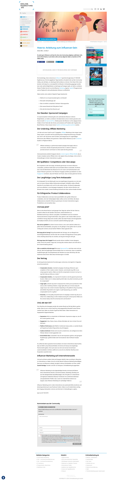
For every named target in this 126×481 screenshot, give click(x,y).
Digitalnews (24, 19)
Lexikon (23, 25)
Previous (87, 76)
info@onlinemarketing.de (68, 438)
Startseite (39, 41)
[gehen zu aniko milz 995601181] (102, 52)
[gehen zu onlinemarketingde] (95, 9)
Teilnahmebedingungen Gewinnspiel (95, 471)
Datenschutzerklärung (61, 442)
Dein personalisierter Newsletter (70, 459)
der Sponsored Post (49, 121)
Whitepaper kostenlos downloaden (70, 461)
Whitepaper (25, 27)
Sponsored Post (64, 248)
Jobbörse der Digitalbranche (69, 467)
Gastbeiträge (89, 459)
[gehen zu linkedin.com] (101, 9)
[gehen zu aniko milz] (102, 54)
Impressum (89, 465)
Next (104, 76)
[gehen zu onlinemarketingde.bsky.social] (104, 9)
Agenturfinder (65, 457)
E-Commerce (40, 463)
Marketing (62, 88)
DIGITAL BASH (26, 43)
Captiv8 (71, 88)
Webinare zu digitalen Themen (69, 463)
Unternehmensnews (26, 21)
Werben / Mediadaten (91, 457)
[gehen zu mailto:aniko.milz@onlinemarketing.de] (102, 51)
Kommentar (41, 414)
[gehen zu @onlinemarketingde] (98, 9)
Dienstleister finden (67, 465)
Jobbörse (25, 34)
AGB (87, 469)
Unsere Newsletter (26, 23)
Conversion (79, 138)
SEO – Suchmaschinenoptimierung (45, 459)
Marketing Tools (41, 467)
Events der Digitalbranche (68, 469)
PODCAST (25, 46)
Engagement (40, 173)
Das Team (88, 461)
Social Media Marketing (49, 41)
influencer (58, 78)
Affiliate (64, 132)
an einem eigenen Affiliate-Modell (68, 154)
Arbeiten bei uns (90, 463)
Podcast (64, 471)
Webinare (25, 29)
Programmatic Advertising (43, 465)
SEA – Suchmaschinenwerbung (45, 461)
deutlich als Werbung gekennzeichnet (65, 125)
